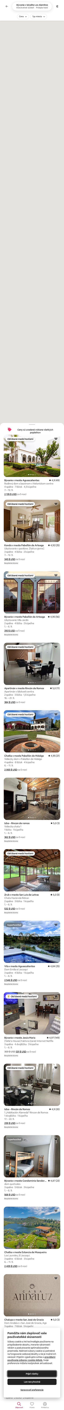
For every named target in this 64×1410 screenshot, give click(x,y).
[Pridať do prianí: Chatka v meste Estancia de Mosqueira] (55, 1210)
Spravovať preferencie (32, 1389)
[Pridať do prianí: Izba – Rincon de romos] (55, 781)
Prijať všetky (32, 1373)
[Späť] (7, 6)
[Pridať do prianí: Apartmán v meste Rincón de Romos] (55, 646)
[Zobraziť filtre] (57, 6)
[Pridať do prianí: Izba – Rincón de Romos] (55, 1067)
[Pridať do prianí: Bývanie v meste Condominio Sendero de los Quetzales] (55, 1139)
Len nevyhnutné (32, 1381)
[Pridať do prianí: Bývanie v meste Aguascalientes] (55, 438)
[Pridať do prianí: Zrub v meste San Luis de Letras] (55, 853)
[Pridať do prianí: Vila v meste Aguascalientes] (55, 924)
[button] (10, 494)
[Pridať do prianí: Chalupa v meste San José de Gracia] (55, 1278)
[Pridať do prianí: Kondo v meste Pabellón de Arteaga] (55, 503)
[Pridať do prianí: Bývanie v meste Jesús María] (55, 996)
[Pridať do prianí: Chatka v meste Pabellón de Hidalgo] (55, 714)
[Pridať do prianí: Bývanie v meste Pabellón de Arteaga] (55, 575)
